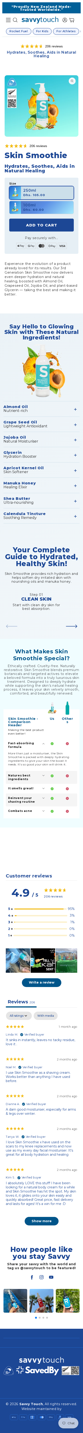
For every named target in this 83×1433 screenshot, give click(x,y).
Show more (42, 1221)
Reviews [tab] (21, 1002)
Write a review (41, 982)
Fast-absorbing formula (21, 745)
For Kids (42, 31)
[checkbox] (46, 1016)
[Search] (15, 20)
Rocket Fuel (18, 31)
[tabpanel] (41, 1120)
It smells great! (21, 788)
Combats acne (20, 811)
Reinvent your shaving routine (21, 799)
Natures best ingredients (19, 777)
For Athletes (65, 31)
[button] (8, 20)
